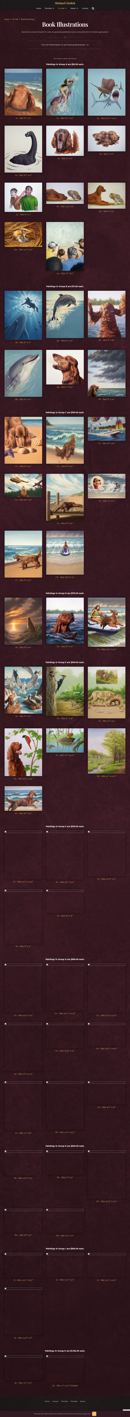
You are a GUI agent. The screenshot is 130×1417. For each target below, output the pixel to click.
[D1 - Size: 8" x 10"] (23, 625)
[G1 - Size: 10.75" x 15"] (23, 991)
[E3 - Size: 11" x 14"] (106, 695)
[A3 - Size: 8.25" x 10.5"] (106, 95)
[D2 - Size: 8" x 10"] (65, 625)
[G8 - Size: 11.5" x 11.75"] (65, 1108)
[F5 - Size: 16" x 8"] (65, 920)
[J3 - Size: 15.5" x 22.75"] (106, 1268)
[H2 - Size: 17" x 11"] (65, 1177)
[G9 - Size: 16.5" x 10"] (106, 1108)
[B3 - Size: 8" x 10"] (106, 318)
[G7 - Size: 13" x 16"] (23, 1108)
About (82, 1401)
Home (47, 1401)
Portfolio (74, 1401)
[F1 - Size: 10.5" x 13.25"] (23, 858)
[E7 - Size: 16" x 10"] (23, 801)
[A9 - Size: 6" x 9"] (106, 200)
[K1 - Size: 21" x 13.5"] (23, 1372)
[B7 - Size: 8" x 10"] (106, 376)
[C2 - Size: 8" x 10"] (65, 443)
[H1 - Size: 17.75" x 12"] (23, 1177)
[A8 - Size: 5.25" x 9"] (65, 200)
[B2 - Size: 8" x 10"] (65, 318)
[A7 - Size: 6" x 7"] (23, 200)
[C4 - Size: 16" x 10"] (23, 500)
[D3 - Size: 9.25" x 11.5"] (106, 625)
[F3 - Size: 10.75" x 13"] (106, 858)
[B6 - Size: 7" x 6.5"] (65, 376)
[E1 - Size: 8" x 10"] (23, 695)
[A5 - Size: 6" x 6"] (65, 152)
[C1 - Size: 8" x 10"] (23, 443)
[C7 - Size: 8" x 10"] (23, 557)
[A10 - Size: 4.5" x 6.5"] (23, 249)
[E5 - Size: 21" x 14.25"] (65, 755)
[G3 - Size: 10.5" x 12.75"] (106, 991)
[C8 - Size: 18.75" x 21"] (65, 557)
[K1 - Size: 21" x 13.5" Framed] (65, 1372)
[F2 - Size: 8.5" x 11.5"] (65, 858)
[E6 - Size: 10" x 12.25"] (106, 755)
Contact (55, 1401)
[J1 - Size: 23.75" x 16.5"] (23, 1268)
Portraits (64, 1401)
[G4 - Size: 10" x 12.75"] (23, 1050)
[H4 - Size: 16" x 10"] (23, 1224)
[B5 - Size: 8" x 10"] (23, 376)
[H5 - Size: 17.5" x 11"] (65, 1224)
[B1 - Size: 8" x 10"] (23, 318)
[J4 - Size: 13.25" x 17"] (23, 1314)
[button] (53, 8)
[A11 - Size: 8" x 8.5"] (65, 249)
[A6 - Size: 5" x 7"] (106, 152)
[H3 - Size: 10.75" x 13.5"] (106, 1177)
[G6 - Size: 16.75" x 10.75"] (106, 1050)
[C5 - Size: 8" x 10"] (65, 500)
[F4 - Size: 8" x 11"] (23, 920)
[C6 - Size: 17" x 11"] (106, 500)
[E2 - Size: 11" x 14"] (65, 695)
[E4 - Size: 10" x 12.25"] (23, 755)
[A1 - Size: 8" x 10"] (23, 95)
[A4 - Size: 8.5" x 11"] (23, 152)
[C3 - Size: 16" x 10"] (106, 443)
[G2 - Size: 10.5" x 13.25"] (65, 991)
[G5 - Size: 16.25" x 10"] (65, 1050)
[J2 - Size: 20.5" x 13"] (65, 1268)
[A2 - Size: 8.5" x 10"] (65, 95)
